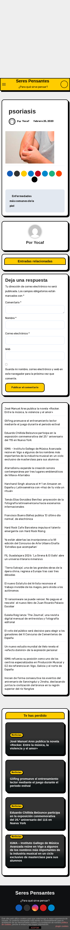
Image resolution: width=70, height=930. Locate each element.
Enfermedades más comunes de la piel (22, 201)
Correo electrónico (17, 333)
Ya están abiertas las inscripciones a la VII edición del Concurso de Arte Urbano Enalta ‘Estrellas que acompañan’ (32, 543)
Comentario (13, 302)
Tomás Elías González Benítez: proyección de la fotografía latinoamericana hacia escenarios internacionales (34, 503)
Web (7, 349)
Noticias (16, 735)
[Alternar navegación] (4, 84)
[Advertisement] (35, 41)
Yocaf (25, 121)
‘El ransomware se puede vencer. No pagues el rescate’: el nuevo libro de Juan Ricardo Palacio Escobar (34, 603)
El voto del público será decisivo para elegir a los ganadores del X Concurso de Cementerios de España (35, 634)
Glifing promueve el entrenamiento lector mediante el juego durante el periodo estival (34, 782)
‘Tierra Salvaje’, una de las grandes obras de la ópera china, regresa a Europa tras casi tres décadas (33, 571)
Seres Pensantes (32, 81)
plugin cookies (62, 926)
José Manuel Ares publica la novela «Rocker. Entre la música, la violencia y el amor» (34, 745)
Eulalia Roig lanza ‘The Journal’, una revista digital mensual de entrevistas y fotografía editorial (32, 618)
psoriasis (22, 111)
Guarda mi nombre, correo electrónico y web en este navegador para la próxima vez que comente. (34, 374)
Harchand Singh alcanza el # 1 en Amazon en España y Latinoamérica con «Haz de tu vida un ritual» (34, 487)
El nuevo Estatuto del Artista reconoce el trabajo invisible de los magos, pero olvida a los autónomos (34, 587)
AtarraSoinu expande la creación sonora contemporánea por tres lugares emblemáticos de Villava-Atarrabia (34, 472)
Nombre (10, 318)
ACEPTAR (35, 928)
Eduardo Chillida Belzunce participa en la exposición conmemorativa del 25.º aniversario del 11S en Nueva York (34, 436)
